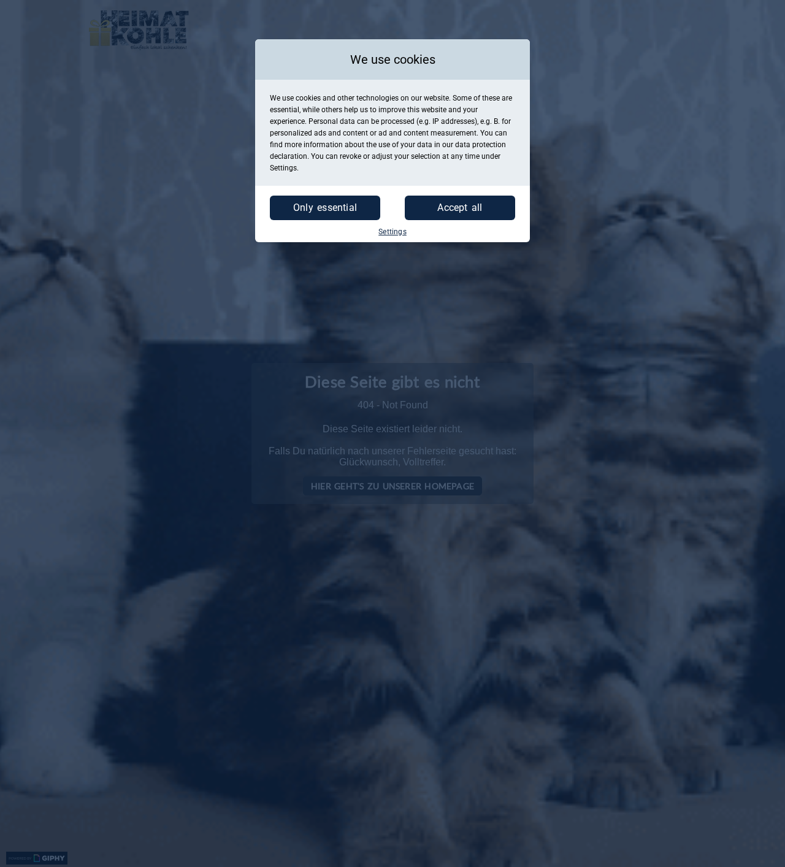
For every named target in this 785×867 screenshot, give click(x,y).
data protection (480, 144)
